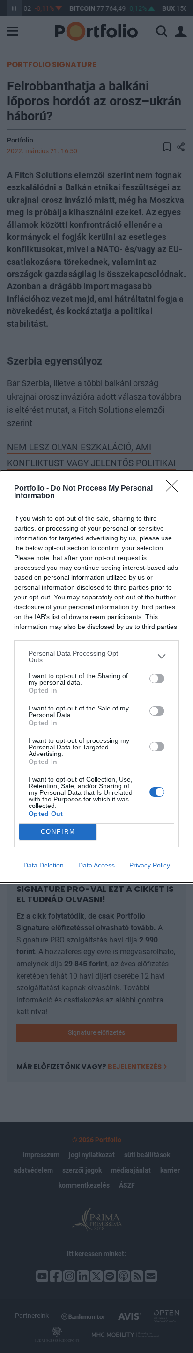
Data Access (96, 865)
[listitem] (96, 656)
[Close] (175, 489)
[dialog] (96, 677)
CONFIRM (58, 831)
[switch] (156, 678)
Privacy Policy (149, 865)
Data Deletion (43, 865)
